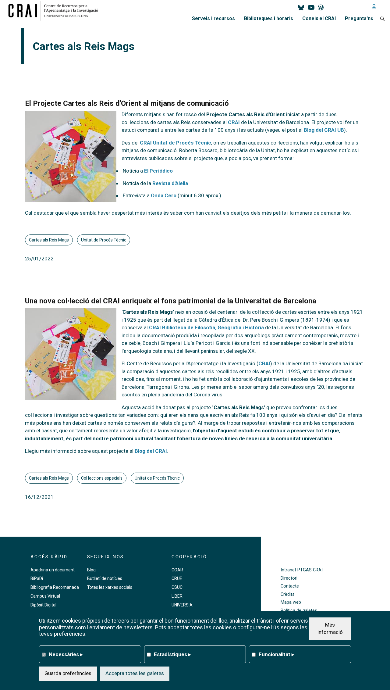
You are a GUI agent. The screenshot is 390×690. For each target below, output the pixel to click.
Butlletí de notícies (104, 578)
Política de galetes (299, 610)
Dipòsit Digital (43, 604)
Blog (91, 569)
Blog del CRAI (151, 451)
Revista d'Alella (170, 183)
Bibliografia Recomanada (54, 587)
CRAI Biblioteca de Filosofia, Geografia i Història (206, 327)
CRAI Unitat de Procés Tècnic (175, 143)
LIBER (177, 596)
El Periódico (158, 171)
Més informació (330, 628)
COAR (177, 569)
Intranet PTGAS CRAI (302, 570)
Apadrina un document (52, 569)
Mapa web (291, 602)
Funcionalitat (276, 654)
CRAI (234, 122)
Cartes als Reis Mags (49, 240)
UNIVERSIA (182, 604)
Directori (289, 578)
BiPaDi (36, 578)
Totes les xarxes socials (109, 587)
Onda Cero (163, 195)
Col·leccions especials (101, 478)
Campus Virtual (45, 596)
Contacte (290, 586)
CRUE (177, 578)
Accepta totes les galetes (134, 673)
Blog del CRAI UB (324, 130)
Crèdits (288, 594)
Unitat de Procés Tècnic (103, 240)
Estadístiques (172, 654)
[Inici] (55, 10)
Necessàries (66, 654)
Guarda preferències (67, 673)
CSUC (177, 587)
